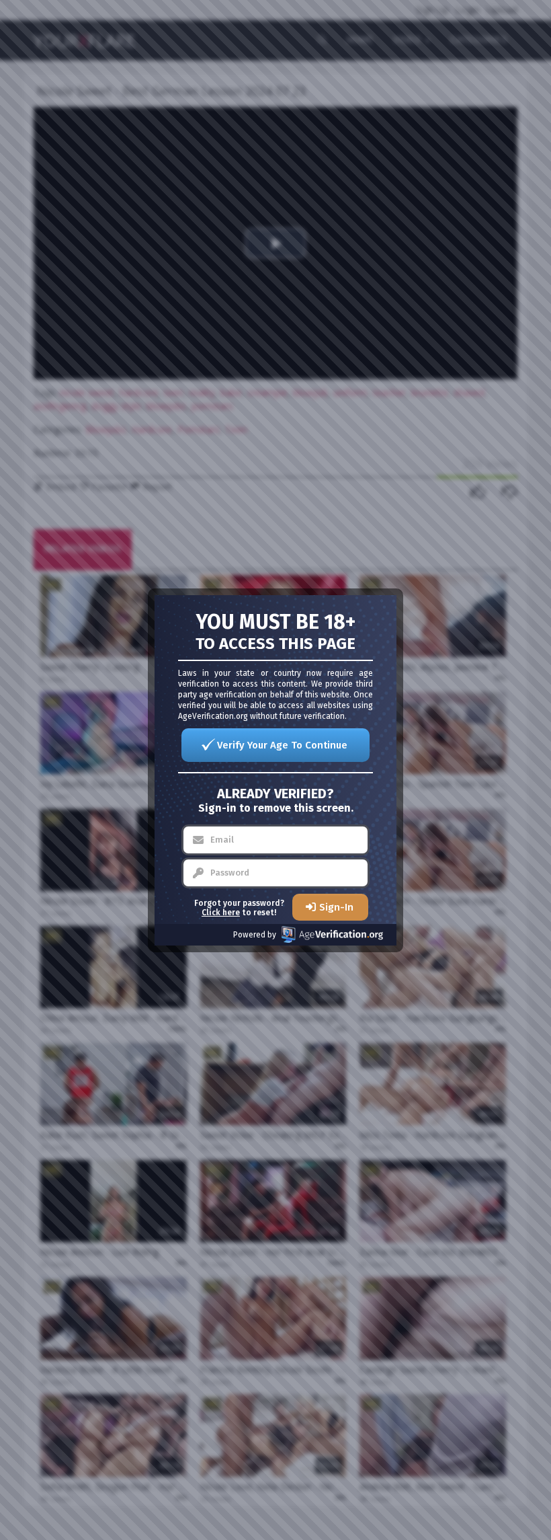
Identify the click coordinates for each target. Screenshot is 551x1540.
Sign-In (336, 907)
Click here (221, 912)
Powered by (254, 934)
